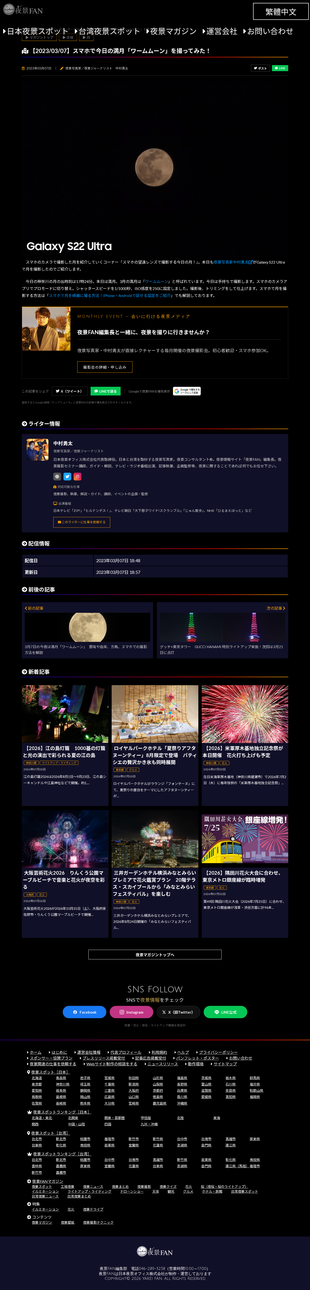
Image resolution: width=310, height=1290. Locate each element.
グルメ (188, 1191)
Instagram (134, 1012)
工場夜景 (67, 1186)
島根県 (61, 1097)
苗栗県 (109, 1145)
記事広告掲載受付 (150, 1058)
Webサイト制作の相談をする (111, 1064)
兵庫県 (182, 1090)
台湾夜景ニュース (45, 1196)
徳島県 (158, 1097)
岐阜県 (61, 1090)
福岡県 (255, 1097)
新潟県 (134, 1084)
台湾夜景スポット (109, 31)
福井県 (255, 1084)
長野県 (182, 1084)
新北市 (61, 1139)
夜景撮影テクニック (98, 1222)
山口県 (134, 1097)
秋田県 (134, 1078)
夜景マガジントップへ (155, 954)
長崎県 (61, 1103)
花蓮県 (158, 1145)
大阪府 (134, 1090)
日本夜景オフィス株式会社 (141, 1274)
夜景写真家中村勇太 (231, 262)
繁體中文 (280, 11)
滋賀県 (206, 1090)
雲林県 (37, 1166)
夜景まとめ (120, 1186)
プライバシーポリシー (218, 1052)
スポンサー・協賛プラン (51, 1058)
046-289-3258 (152, 1269)
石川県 (230, 1084)
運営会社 (221, 31)
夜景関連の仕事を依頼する (53, 1064)
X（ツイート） (72, 391)
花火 (188, 1186)
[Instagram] (77, 476)
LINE (282, 68)
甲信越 (146, 1118)
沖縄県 (182, 1103)
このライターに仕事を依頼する (83, 522)
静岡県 (85, 1090)
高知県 (230, 1097)
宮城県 (109, 1078)
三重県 (109, 1090)
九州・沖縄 (149, 1124)
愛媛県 (206, 1097)
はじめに (59, 1052)
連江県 (230, 1145)
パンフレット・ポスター (197, 1058)
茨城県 (206, 1078)
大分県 (109, 1103)
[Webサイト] (57, 476)
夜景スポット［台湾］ (50, 1133)
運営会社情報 (89, 1052)
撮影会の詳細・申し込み (104, 367)
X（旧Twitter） (181, 1012)
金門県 (206, 1145)
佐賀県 (37, 1103)
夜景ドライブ (93, 1209)
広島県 (109, 1097)
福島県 (182, 1078)
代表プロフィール (125, 1052)
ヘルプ (183, 1052)
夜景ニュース (93, 1186)
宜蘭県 (134, 1145)
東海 (216, 1118)
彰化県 (61, 1145)
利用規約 (159, 1052)
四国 (107, 1124)
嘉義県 (61, 1166)
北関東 (73, 1118)
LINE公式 (228, 1012)
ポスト (262, 68)
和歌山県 (256, 1090)
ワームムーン (156, 281)
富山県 (206, 1084)
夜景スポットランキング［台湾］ (62, 1154)
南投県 (85, 1145)
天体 (155, 1191)
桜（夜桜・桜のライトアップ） (224, 1186)
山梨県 (158, 1084)
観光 (171, 1191)
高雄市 (230, 1139)
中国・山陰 (76, 1124)
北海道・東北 (42, 1118)
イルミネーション (45, 1191)
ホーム (35, 1052)
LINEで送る (108, 391)
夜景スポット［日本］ (50, 1072)
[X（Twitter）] (67, 476)
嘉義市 (61, 1172)
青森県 (61, 1078)
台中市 (182, 1139)
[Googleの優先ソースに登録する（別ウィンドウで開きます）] (187, 391)
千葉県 (109, 1084)
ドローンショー (132, 1191)
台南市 (206, 1139)
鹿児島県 (159, 1103)
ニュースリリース (162, 1064)
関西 (35, 1124)
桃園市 (85, 1139)
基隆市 (109, 1139)
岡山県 (85, 1097)
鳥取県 (37, 1097)
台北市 (37, 1139)
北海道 (37, 1078)
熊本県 (85, 1103)
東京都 (37, 1084)
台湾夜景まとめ (79, 1196)
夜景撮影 (144, 1186)
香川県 (182, 1097)
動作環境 (195, 1064)
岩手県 (85, 1078)
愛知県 (37, 1090)
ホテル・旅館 (212, 1191)
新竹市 (134, 1139)
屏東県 (255, 1139)
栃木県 (230, 1078)
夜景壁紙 (67, 1222)
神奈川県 (63, 1084)
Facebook (88, 1012)
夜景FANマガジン (47, 1181)
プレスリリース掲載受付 (104, 1058)
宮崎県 (134, 1103)
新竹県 (158, 1139)
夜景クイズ (168, 1186)
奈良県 (230, 1090)
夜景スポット (42, 1186)
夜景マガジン (173, 31)
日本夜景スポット (38, 31)
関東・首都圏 (114, 1118)
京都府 (158, 1090)
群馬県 (255, 1078)
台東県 (37, 1145)
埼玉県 (85, 1084)
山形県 (158, 1078)
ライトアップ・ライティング (89, 1191)
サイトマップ (225, 1064)
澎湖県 (182, 1145)
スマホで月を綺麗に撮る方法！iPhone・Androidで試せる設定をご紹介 (110, 295)
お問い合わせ (270, 31)
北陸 (180, 1118)
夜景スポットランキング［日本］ (62, 1112)
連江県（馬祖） (237, 1166)
